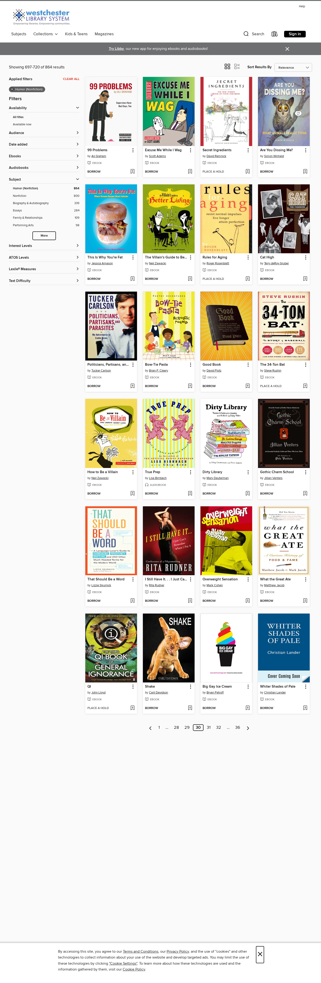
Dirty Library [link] (212, 472)
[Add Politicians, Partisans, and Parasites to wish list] (132, 386)
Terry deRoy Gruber (276, 263)
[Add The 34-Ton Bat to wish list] (305, 386)
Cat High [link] (267, 257)
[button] (253, 35)
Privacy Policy (178, 951)
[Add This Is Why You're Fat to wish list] (132, 279)
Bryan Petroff (215, 692)
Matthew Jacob (274, 585)
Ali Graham (98, 156)
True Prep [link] (152, 472)
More (44, 236)
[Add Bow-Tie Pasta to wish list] (190, 386)
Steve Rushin (272, 371)
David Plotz (214, 371)
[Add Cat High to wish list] (305, 279)
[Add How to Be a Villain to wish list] (132, 494)
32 (218, 727)
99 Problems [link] (97, 150)
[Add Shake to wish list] (190, 708)
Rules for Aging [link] (215, 257)
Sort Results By (259, 67)
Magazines (104, 34)
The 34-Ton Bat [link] (272, 365)
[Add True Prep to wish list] (190, 494)
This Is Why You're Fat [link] (105, 257)
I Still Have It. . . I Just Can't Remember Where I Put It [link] (166, 579)
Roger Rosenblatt (218, 263)
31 (209, 727)
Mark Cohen (215, 585)
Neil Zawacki (157, 263)
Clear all (71, 79)
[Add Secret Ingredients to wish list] (248, 172)
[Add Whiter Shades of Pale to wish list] (305, 708)
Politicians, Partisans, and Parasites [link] (108, 365)
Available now (22, 124)
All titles (18, 117)
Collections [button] (44, 34)
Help (302, 6)
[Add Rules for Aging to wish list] (248, 279)
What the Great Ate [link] (275, 579)
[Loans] (275, 35)
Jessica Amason (102, 263)
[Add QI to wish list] (132, 708)
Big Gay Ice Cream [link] (217, 687)
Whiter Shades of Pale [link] (277, 687)
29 (187, 727)
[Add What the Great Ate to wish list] (305, 601)
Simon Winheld (274, 156)
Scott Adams (157, 156)
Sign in (295, 34)
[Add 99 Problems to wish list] (132, 172)
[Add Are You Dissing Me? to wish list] (305, 172)
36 (237, 727)
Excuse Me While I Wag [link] (163, 150)
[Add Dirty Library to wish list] (248, 494)
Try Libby (116, 48)
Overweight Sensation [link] (220, 579)
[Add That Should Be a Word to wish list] (132, 601)
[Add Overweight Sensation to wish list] (248, 601)
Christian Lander (275, 692)
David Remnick (216, 156)
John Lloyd (98, 692)
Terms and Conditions (140, 951)
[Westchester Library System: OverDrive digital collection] (44, 16)
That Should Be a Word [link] (106, 579)
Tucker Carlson (101, 371)
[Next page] (248, 727)
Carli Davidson (158, 692)
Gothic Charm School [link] (277, 472)
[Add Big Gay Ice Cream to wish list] (248, 708)
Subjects (18, 34)
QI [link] (89, 687)
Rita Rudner (156, 585)
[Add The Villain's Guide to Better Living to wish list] (190, 279)
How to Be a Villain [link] (102, 472)
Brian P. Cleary (158, 371)
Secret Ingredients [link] (217, 150)
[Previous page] (150, 727)
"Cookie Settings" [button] (123, 963)
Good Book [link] (212, 365)
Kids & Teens (76, 34)
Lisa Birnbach (158, 478)
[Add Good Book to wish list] (248, 386)
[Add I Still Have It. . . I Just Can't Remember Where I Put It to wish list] (190, 601)
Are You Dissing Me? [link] (276, 150)
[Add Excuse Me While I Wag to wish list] (190, 172)
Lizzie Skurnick (101, 585)
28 (176, 727)
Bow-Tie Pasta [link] (156, 365)
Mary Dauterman (218, 478)
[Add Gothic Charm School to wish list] (305, 494)
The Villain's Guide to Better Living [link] (166, 257)
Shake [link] (150, 687)
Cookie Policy (134, 969)
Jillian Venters (273, 478)
